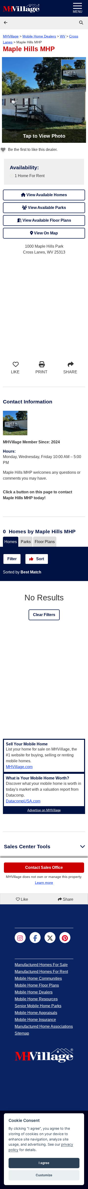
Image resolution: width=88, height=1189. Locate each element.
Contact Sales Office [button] (44, 867)
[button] (6, 22)
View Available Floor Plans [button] (46, 220)
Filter (12, 559)
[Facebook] (35, 937)
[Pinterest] (64, 937)
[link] (81, 22)
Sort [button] (39, 559)
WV (62, 36)
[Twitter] (49, 937)
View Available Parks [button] (46, 208)
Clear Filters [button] (44, 615)
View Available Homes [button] (46, 195)
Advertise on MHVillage (44, 810)
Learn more (44, 883)
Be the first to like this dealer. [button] (32, 149)
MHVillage (11, 36)
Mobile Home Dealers (39, 36)
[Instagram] (20, 937)
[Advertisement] (44, 305)
